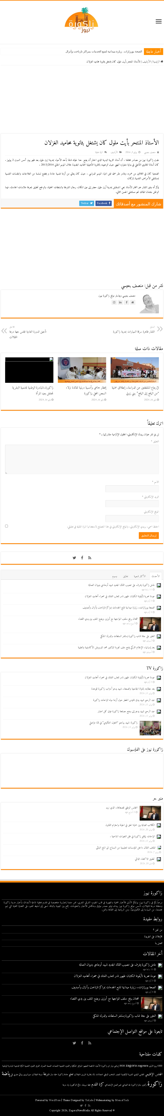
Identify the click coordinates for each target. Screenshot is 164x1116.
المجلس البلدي (139, 1075)
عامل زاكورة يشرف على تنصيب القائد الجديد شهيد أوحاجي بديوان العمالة (121, 585)
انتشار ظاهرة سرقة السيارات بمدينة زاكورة (134, 329)
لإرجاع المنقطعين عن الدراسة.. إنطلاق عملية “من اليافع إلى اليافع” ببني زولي (135, 390)
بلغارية (89, 1075)
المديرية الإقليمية (127, 1075)
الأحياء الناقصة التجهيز (92, 1066)
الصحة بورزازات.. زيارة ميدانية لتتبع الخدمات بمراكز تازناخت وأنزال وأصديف (98, 51)
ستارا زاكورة (136, 1085)
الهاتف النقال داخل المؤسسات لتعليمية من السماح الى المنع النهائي (125, 847)
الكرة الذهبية (19, 1066)
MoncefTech (122, 1100)
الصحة (49, 1066)
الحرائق (80, 1066)
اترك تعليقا (99, 152)
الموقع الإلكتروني (151, 511)
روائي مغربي (18, 1075)
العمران (43, 1066)
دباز (51, 1075)
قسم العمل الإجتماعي (113, 1085)
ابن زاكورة (105, 1066)
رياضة (7, 1074)
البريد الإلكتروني (150, 496)
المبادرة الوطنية (7, 1066)
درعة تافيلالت (37, 1075)
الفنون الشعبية (30, 1066)
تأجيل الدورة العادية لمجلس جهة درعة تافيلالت (27, 332)
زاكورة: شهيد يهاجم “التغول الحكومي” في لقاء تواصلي (113, 722)
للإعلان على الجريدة (153, 936)
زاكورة (154, 1084)
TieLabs (89, 1100)
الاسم (155, 482)
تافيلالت (77, 1075)
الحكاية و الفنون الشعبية (68, 1066)
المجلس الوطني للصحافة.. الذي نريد (122, 807)
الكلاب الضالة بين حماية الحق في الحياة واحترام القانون (130, 825)
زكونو (144, 1085)
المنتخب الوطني (109, 1075)
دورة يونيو (27, 1075)
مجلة (89, 1085)
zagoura (143, 1066)
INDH (122, 1066)
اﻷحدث (156, 576)
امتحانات (99, 1075)
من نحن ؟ (157, 929)
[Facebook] (82, 557)
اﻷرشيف (146, 61)
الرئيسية (157, 61)
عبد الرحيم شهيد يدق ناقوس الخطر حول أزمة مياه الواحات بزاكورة (124, 700)
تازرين (83, 1075)
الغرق (38, 1066)
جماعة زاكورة (63, 1075)
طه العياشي (126, 1085)
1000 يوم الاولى (155, 1066)
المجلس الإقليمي (153, 1074)
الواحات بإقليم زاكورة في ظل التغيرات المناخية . (132, 836)
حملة (55, 1075)
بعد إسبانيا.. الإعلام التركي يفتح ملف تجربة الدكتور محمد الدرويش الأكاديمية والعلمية (116, 647)
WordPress (54, 1100)
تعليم (71, 1074)
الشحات (55, 1066)
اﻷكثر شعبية (140, 576)
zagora (131, 1065)
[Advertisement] (82, 99)
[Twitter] (74, 557)
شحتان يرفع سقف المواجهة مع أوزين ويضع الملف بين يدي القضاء (108, 618)
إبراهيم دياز (115, 1066)
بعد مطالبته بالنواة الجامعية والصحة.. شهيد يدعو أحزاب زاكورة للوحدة (123, 688)
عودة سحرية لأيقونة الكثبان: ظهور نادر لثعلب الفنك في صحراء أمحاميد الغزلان (120, 596)
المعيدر (118, 1075)
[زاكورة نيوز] (82, 20)
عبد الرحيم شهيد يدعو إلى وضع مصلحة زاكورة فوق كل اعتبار (126, 711)
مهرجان (84, 1085)
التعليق (155, 441)
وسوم (114, 576)
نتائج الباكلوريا (75, 1085)
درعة (46, 1074)
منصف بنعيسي (149, 152)
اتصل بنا (158, 943)
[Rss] (89, 557)
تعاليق (125, 576)
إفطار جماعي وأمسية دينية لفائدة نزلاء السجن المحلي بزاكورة (86, 390)
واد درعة (66, 1085)
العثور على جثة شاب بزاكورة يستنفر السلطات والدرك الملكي (127, 636)
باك (93, 1075)
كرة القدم (97, 1084)
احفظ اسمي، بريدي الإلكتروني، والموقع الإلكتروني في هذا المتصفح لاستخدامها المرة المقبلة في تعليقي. (113, 526)
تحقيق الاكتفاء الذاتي (145, 859)
